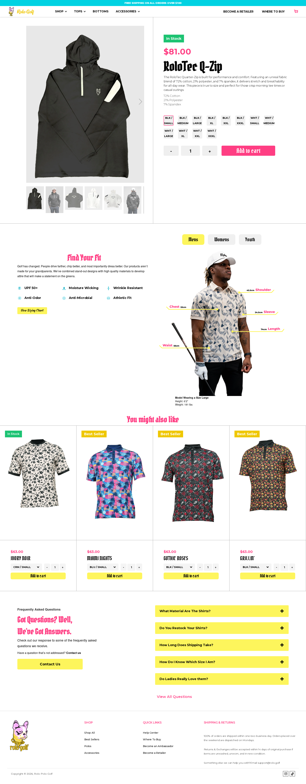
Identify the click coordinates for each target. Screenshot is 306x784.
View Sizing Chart (32, 310)
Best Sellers (91, 739)
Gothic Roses (176, 558)
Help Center (150, 732)
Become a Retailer (154, 752)
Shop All (89, 732)
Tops (78, 11)
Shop (59, 11)
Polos (87, 746)
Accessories (126, 11)
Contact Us (50, 664)
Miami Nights (99, 558)
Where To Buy (152, 739)
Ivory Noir (20, 558)
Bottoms (100, 11)
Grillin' (247, 558)
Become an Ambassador (158, 746)
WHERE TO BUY (273, 11)
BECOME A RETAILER (238, 11)
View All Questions (174, 697)
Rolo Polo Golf (43, 773)
